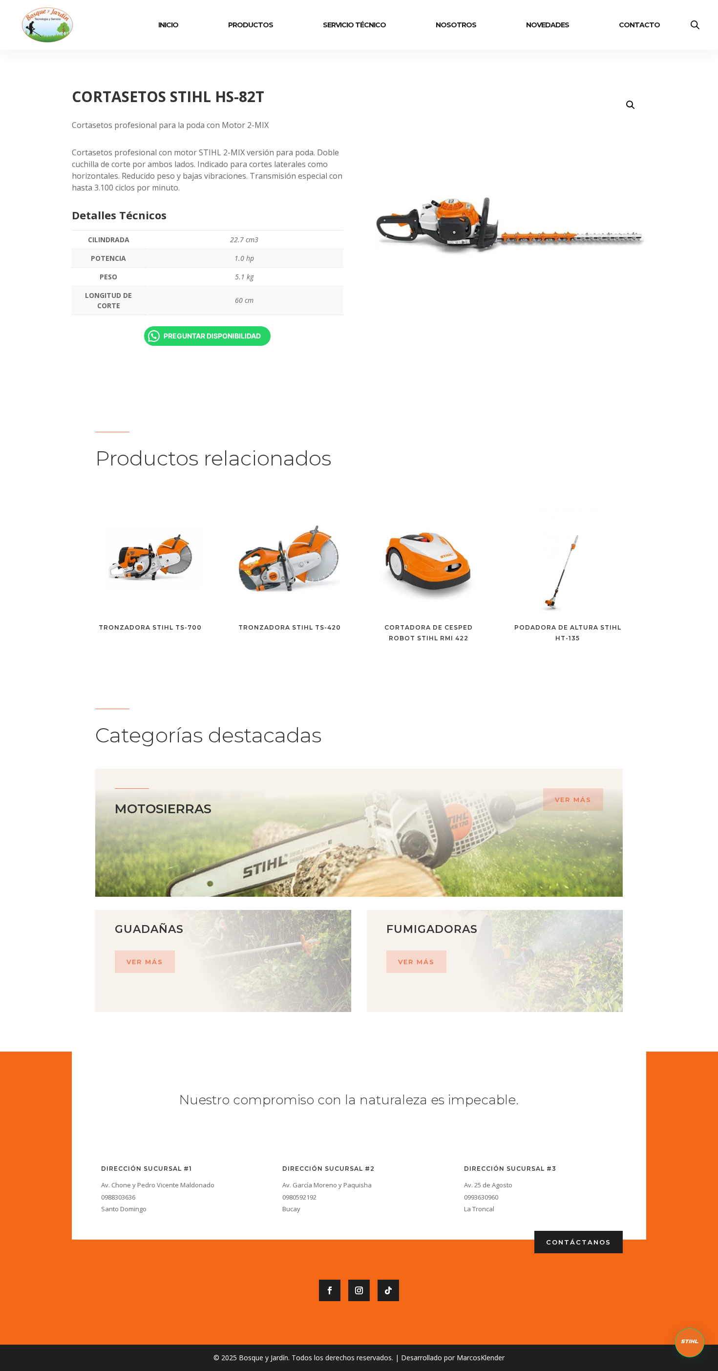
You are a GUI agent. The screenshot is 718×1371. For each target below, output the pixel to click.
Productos (250, 25)
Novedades (547, 25)
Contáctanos (578, 1242)
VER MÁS (573, 799)
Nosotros (456, 25)
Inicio (168, 25)
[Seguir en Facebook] (329, 1290)
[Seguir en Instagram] (359, 1290)
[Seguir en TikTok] (388, 1290)
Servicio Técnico (354, 25)
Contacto (639, 25)
